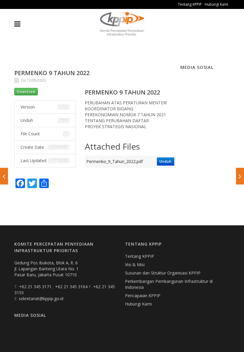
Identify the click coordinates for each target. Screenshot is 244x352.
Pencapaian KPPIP (142, 295)
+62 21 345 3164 (72, 286)
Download (26, 91)
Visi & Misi (135, 264)
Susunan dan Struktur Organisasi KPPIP (163, 273)
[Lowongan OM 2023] (240, 176)
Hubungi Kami (216, 4)
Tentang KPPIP (190, 4)
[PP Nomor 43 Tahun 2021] (4, 176)
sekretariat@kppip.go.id (41, 298)
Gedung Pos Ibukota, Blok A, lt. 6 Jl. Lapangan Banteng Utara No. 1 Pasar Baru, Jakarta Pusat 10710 (46, 268)
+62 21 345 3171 (36, 286)
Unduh (165, 161)
